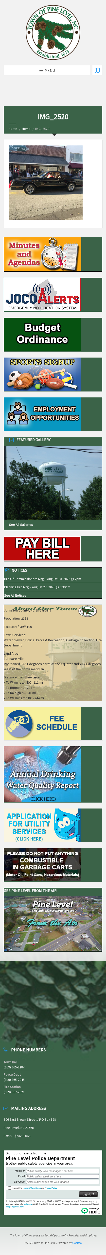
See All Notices (15, 595)
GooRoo (77, 1243)
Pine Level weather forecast (29, 1032)
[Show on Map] (97, 70)
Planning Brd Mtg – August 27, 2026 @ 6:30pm (37, 587)
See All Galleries (21, 524)
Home (13, 128)
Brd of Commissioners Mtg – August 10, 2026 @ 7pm (42, 579)
